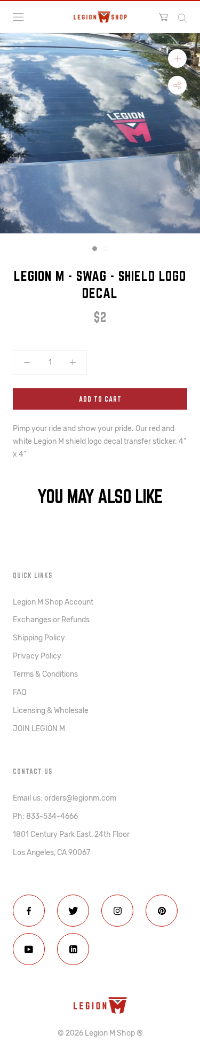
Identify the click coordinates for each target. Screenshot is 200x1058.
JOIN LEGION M (39, 728)
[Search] (182, 17)
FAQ (19, 692)
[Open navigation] (18, 17)
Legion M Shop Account (53, 602)
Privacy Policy (37, 656)
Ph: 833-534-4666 (45, 816)
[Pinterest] (162, 911)
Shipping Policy (39, 637)
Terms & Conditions (45, 674)
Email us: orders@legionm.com (64, 798)
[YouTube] (29, 949)
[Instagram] (117, 911)
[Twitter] (73, 911)
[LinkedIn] (73, 949)
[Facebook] (29, 911)
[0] (163, 17)
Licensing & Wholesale (51, 710)
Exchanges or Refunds (51, 619)
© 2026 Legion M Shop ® (100, 1033)
